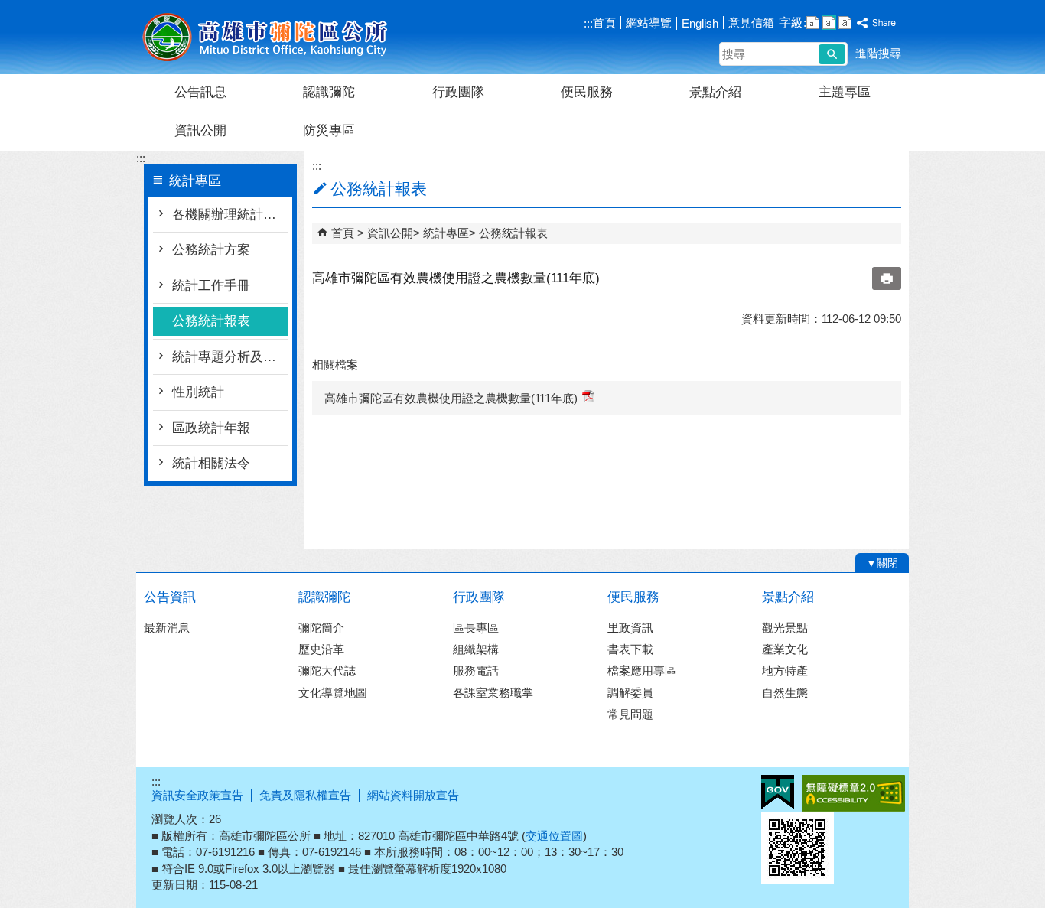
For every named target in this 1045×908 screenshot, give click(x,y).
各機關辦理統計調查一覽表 (230, 214)
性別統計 (198, 392)
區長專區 (476, 627)
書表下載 (630, 649)
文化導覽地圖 (332, 692)
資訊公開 (200, 130)
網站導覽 (649, 22)
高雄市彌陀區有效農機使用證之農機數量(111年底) (451, 398)
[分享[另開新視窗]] (876, 23)
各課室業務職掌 (493, 692)
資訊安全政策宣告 (197, 795)
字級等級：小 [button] (812, 22)
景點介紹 (715, 92)
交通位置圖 (554, 835)
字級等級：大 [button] (844, 22)
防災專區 (329, 130)
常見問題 (630, 714)
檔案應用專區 (641, 670)
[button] (832, 54)
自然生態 (785, 692)
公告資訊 (170, 597)
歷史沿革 (321, 649)
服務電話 (476, 670)
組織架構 (476, 649)
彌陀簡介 (321, 627)
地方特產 (785, 670)
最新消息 (167, 627)
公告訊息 (200, 92)
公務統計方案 (211, 249)
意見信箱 (751, 22)
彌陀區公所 (265, 37)
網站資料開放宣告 (413, 795)
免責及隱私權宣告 (305, 795)
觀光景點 (785, 627)
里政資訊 (630, 627)
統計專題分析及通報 (230, 357)
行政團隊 (458, 92)
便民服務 (587, 92)
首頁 (604, 22)
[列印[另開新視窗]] (886, 278)
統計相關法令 (211, 463)
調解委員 (630, 692)
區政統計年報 (211, 428)
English (700, 23)
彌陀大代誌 (327, 670)
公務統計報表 (211, 321)
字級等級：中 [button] (829, 22)
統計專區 (446, 232)
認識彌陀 (329, 92)
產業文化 (785, 649)
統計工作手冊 (211, 285)
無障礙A (853, 793)
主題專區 (845, 92)
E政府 (777, 792)
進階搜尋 (878, 53)
